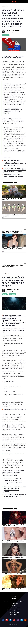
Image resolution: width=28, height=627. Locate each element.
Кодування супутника (14, 612)
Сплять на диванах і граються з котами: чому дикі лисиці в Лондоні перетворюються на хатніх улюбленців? (15, 489)
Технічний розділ (14, 603)
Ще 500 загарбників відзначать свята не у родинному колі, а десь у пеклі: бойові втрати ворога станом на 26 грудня (15, 170)
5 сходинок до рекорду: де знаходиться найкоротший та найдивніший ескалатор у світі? (15, 496)
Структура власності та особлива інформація (14, 601)
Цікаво (4, 294)
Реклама (14, 605)
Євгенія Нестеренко (12, 30)
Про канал (14, 596)
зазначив (21, 104)
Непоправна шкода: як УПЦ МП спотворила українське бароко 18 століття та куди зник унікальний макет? (13, 481)
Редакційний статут (14, 614)
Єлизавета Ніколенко (13, 289)
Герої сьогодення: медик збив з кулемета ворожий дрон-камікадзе (13, 175)
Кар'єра (14, 598)
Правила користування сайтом (14, 610)
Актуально (5, 35)
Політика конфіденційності (14, 607)
